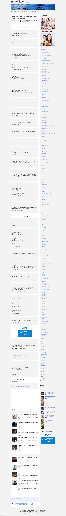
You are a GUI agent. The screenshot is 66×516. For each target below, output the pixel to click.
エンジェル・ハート (45, 163)
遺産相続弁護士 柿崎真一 (45, 100)
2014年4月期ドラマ (44, 297)
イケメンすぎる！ (43, 344)
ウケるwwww (43, 346)
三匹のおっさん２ (44, 238)
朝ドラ (42, 376)
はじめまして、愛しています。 (46, 78)
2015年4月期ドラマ (44, 218)
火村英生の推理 (44, 156)
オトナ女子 (43, 165)
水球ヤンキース (44, 329)
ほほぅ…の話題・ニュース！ (19, 1)
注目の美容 (42, 360)
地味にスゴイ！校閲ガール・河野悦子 (47, 63)
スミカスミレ (44, 143)
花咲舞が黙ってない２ (45, 215)
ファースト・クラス (45, 306)
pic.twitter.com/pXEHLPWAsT (18, 42)
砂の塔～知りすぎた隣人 (45, 66)
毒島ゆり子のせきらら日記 (46, 128)
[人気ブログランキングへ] (42, 385)
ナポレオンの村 (44, 199)
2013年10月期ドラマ (44, 334)
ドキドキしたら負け (20, 11)
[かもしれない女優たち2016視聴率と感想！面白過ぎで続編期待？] (14, 419)
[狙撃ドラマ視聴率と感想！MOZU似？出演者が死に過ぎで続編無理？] (14, 442)
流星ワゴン (43, 269)
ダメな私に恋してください (46, 145)
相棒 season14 (44, 182)
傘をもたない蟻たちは (45, 151)
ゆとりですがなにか (45, 111)
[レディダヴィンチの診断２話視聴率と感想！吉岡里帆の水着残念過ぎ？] (14, 469)
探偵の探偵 (43, 212)
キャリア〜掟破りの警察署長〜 (46, 55)
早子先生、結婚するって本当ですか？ (47, 125)
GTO (43, 318)
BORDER (43, 298)
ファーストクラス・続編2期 (46, 286)
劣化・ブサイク (43, 352)
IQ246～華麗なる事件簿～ (46, 52)
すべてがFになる (44, 281)
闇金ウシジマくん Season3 (46, 102)
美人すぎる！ (43, 365)
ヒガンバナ (43, 148)
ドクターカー (44, 117)
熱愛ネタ (42, 363)
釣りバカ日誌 (44, 187)
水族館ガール (44, 97)
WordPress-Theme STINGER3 (33, 512)
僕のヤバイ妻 (44, 123)
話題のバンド (43, 366)
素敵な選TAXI (44, 294)
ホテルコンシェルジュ (45, 202)
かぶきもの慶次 (44, 222)
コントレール (44, 114)
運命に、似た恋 (44, 69)
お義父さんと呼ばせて (45, 140)
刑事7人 (43, 86)
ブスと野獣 (43, 201)
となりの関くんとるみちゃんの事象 (47, 193)
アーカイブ (42, 380)
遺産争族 (43, 185)
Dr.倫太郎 (43, 219)
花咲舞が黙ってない (45, 315)
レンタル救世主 (44, 61)
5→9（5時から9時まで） (45, 162)
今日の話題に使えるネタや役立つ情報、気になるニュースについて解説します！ (33, 511)
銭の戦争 (43, 274)
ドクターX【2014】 (45, 284)
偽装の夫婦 (43, 174)
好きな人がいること (45, 91)
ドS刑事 (43, 230)
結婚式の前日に (44, 184)
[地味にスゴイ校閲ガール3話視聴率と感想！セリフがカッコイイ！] (14, 461)
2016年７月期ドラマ (44, 71)
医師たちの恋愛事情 (45, 241)
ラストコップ (44, 58)
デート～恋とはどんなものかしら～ (47, 263)
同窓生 (43, 326)
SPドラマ (16, 409)
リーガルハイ (44, 335)
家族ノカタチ (44, 153)
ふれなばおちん (44, 80)
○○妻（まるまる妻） (45, 253)
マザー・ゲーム (44, 233)
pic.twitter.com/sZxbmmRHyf (31, 102)
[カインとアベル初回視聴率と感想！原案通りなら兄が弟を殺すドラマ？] (14, 484)
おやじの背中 (44, 323)
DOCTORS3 (44, 252)
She (42, 221)
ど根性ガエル (44, 194)
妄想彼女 (43, 246)
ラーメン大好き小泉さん (45, 204)
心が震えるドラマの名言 (34, 11)
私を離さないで (44, 159)
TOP (11, 11)
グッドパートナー (44, 112)
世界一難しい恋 (44, 122)
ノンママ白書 (44, 83)
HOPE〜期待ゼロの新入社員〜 (46, 72)
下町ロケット (44, 173)
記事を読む (20, 435)
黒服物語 (43, 295)
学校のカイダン (44, 266)
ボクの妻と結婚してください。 (46, 232)
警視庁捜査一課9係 (45, 134)
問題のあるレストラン (45, 264)
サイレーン (43, 168)
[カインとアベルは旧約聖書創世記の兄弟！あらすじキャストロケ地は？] (14, 492)
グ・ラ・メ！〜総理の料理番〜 (46, 81)
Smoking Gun (44, 301)
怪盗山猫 (43, 154)
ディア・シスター (44, 283)
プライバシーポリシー (27, 11)
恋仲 (42, 210)
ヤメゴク (43, 235)
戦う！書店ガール (44, 249)
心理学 (42, 355)
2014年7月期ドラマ (44, 317)
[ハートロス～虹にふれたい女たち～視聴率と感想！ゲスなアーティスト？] (14, 450)
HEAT (43, 191)
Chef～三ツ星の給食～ (45, 50)
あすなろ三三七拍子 (45, 321)
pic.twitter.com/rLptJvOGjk (23, 33)
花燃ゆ (43, 272)
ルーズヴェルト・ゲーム (45, 309)
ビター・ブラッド (44, 304)
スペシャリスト (44, 142)
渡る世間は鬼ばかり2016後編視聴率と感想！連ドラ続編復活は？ (33, 510)
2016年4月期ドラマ (44, 103)
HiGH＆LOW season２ (45, 106)
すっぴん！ (42, 341)
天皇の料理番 (44, 244)
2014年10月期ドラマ (44, 275)
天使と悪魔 (43, 243)
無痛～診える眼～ (44, 179)
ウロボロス (43, 258)
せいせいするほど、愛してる (46, 75)
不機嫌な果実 (44, 120)
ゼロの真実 (43, 324)
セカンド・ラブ (44, 261)
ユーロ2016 (43, 374)
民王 (42, 213)
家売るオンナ (44, 92)
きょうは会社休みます (45, 278)
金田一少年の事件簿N (45, 332)
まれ (42, 224)
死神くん (43, 314)
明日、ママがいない (44, 357)
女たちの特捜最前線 (45, 89)
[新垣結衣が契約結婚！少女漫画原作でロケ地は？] (47, 23)
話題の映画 (42, 368)
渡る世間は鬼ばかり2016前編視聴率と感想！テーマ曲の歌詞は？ (21, 386)
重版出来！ (43, 136)
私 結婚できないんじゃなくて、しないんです (48, 133)
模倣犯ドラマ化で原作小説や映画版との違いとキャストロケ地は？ (24, 504)
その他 (42, 343)
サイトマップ (15, 11)
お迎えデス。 (44, 109)
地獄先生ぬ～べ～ (44, 292)
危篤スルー (43, 176)
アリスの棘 (43, 303)
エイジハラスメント (45, 196)
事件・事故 (42, 349)
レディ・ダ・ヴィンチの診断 (46, 60)
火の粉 (43, 131)
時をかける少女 (44, 94)
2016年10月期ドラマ (44, 49)
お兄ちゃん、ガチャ (45, 255)
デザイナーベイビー (45, 171)
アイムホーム (44, 227)
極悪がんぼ (43, 312)
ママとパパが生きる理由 (45, 289)
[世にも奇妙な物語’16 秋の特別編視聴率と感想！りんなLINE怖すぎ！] (14, 427)
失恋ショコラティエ (44, 354)
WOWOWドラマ (43, 371)
